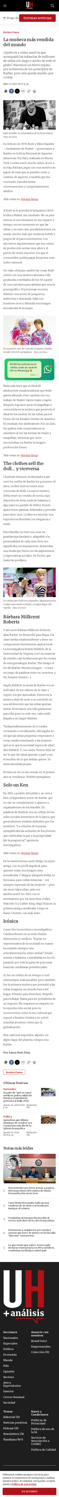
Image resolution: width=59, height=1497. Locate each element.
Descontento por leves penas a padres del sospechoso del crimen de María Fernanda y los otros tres (31, 1191)
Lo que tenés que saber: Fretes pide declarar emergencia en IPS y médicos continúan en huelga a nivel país (31, 1248)
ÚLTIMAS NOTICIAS (37, 18)
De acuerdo (29, 1491)
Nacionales (9, 1089)
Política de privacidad (23, 1484)
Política (7, 1116)
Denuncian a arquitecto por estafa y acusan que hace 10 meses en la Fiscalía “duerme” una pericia (31, 1233)
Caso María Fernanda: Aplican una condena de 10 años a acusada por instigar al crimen (28, 1206)
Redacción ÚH (32, 1106)
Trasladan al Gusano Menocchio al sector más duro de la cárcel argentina (31, 1219)
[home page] (29, 6)
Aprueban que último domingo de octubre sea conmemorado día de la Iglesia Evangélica (17, 1124)
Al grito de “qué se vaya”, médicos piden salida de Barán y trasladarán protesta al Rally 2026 (17, 1096)
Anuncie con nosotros (40, 1334)
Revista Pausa (11, 32)
